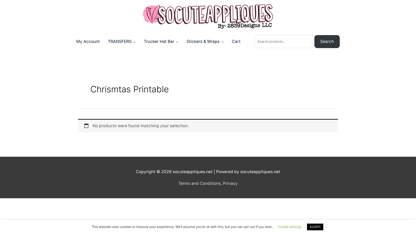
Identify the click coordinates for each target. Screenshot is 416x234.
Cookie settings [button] (290, 227)
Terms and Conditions (199, 183)
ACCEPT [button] (315, 227)
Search (327, 41)
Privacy (230, 183)
